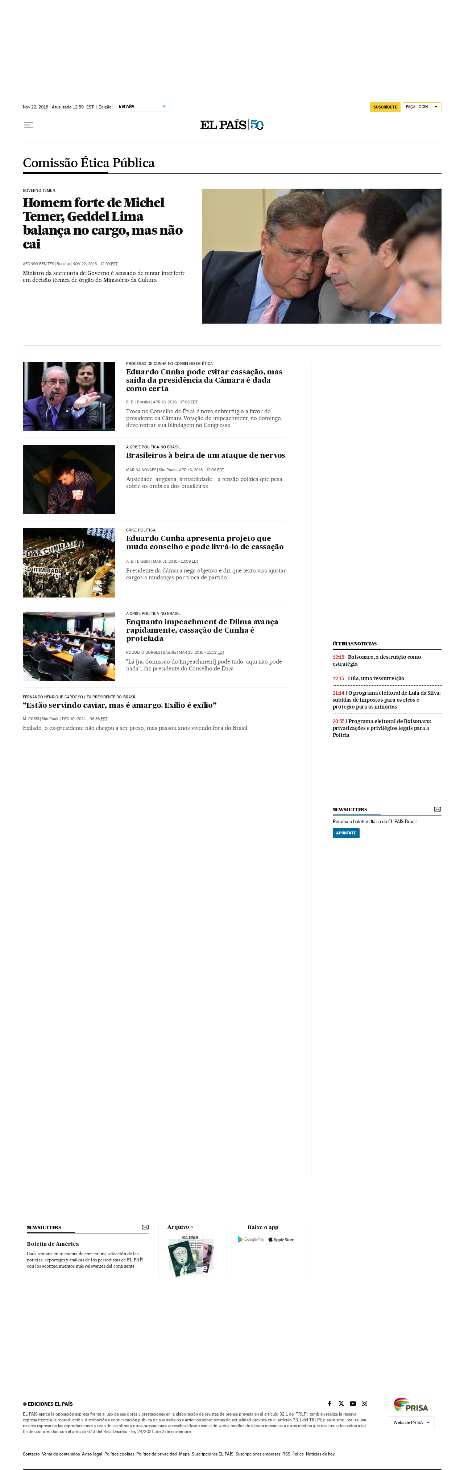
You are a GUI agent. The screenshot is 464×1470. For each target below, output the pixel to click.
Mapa (184, 1454)
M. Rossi (31, 718)
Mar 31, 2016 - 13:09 (176, 561)
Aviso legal (92, 1454)
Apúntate (346, 832)
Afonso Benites (38, 264)
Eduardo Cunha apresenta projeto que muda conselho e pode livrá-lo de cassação (205, 543)
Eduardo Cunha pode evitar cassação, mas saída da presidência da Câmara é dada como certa (204, 381)
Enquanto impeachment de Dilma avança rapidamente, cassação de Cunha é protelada (202, 631)
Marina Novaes (141, 470)
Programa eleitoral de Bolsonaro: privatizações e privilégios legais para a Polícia (382, 728)
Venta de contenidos (61, 1454)
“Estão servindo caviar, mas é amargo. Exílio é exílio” (120, 706)
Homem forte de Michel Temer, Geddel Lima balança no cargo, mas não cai (103, 223)
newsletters (350, 809)
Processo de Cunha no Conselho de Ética (169, 364)
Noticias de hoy (320, 1454)
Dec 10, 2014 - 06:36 (84, 718)
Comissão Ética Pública (89, 164)
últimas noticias (355, 643)
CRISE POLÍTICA (141, 530)
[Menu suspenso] (28, 125)
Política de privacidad (156, 1454)
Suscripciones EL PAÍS (212, 1454)
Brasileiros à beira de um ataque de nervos (206, 456)
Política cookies (119, 1454)
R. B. (130, 402)
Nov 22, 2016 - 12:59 (94, 264)
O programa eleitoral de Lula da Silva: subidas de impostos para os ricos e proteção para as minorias (387, 700)
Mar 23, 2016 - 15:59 (201, 652)
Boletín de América (53, 1244)
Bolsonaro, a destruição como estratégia (377, 660)
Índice (298, 1454)
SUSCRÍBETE (385, 107)
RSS (286, 1454)
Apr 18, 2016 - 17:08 (175, 402)
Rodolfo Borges (143, 652)
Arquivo (178, 1227)
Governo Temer (39, 191)
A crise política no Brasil (153, 447)
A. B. (130, 561)
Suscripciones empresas (258, 1454)
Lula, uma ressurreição (376, 678)
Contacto (31, 1454)
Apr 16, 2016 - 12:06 (201, 470)
